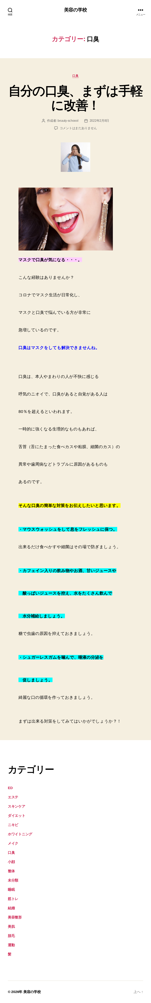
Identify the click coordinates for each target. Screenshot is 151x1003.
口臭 (75, 75)
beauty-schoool (68, 120)
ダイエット (16, 816)
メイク (13, 843)
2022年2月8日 (99, 120)
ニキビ (13, 825)
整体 (11, 871)
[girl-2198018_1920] (75, 219)
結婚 (11, 908)
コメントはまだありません (78, 128)
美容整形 (15, 917)
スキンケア (16, 806)
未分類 (13, 880)
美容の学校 (75, 9)
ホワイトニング (20, 834)
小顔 (11, 862)
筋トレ (13, 899)
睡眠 (11, 890)
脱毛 (11, 936)
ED (10, 788)
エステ (13, 797)
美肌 (11, 926)
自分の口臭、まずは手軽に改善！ (75, 98)
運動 (11, 945)
